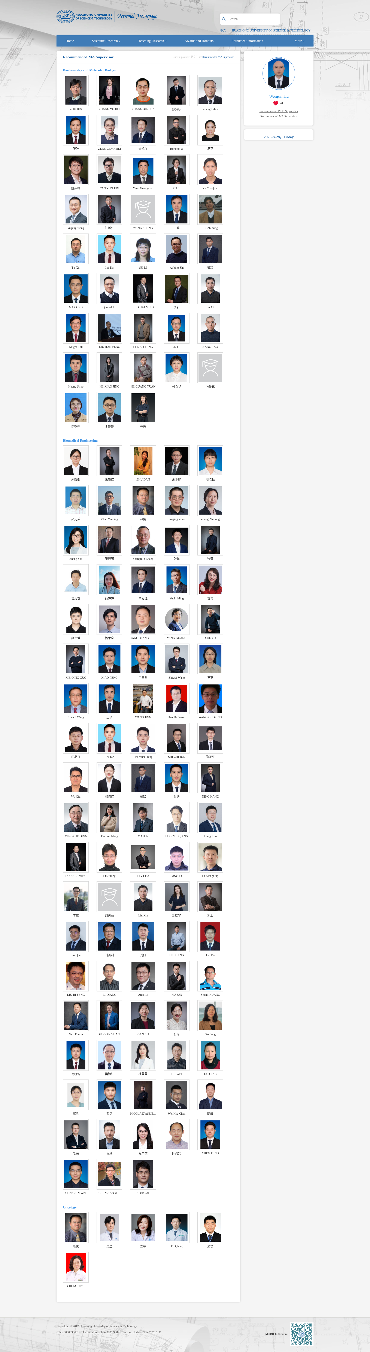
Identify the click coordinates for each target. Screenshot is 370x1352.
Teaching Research (151, 41)
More (298, 41)
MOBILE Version (276, 1334)
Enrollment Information (247, 41)
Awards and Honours (199, 41)
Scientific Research (105, 41)
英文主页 (196, 56)
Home (70, 41)
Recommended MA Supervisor (278, 116)
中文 (223, 30)
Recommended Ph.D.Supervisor (279, 111)
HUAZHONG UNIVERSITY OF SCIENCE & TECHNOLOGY (271, 30)
